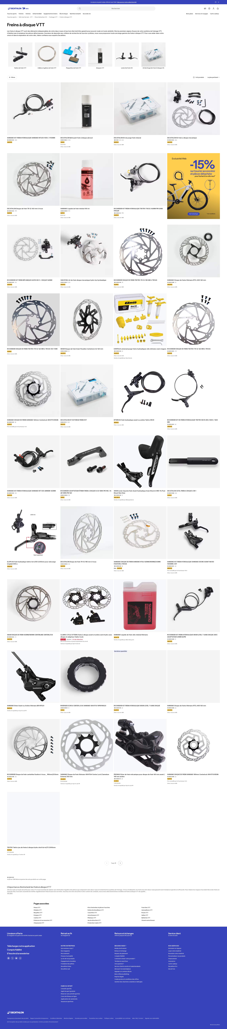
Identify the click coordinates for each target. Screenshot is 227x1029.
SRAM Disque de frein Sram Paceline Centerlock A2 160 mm (81, 349)
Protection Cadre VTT (94, 923)
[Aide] (209, 8)
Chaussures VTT (39, 923)
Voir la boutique (193, 214)
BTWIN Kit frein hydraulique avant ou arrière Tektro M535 (134, 420)
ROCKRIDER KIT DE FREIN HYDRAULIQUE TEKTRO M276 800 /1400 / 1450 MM (192, 421)
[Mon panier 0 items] (218, 8)
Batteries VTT (146, 917)
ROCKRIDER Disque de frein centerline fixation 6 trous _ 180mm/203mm (32, 774)
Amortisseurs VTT (93, 915)
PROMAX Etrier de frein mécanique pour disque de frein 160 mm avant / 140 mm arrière (139, 775)
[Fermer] (218, 2)
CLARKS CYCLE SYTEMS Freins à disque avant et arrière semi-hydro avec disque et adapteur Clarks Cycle (86, 636)
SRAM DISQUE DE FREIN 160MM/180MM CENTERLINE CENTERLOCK (30, 635)
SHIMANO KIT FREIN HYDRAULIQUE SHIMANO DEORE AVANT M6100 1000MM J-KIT (190, 563)
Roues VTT (145, 912)
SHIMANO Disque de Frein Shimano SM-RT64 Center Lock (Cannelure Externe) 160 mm (84, 775)
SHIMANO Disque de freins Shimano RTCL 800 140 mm (186, 280)
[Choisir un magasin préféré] (205, 8)
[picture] (33, 108)
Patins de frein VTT (20, 68)
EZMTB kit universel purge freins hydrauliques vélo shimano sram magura (140, 349)
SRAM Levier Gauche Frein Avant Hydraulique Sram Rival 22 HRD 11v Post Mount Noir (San (139, 492)
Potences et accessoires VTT (43, 920)
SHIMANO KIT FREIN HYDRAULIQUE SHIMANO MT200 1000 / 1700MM (31, 138)
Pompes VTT (38, 915)
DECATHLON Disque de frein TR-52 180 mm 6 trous (78, 562)
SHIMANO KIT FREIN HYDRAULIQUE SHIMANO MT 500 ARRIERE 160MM (31, 491)
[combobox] (214, 77)
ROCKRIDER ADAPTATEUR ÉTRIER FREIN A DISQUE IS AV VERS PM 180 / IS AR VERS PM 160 (85, 492)
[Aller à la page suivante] (120, 863)
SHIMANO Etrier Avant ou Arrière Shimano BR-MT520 (25, 706)
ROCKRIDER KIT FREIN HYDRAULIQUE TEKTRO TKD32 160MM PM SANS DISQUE (138, 210)
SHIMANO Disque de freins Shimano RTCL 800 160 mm (186, 706)
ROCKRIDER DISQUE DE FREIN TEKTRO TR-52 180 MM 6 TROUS (135, 280)
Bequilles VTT (38, 912)
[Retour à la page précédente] (107, 863)
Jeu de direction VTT (94, 920)
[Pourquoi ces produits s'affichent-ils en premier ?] (194, 77)
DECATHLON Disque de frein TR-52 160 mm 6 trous (25, 208)
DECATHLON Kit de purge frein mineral (127, 138)
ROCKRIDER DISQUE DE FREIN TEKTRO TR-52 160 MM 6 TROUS (189, 349)
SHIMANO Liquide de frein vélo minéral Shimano (131, 635)
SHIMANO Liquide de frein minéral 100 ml (74, 208)
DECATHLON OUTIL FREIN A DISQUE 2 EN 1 (181, 491)
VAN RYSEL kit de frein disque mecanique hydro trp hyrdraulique (83, 280)
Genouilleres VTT (147, 910)
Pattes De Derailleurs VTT (96, 910)
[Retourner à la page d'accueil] (18, 8)
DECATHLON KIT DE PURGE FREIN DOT (73, 420)
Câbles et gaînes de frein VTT (47, 68)
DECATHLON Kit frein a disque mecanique (182, 138)
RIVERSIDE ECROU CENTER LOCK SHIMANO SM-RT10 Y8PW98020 (83, 706)
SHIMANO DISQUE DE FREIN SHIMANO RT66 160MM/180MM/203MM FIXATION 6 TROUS (137, 563)
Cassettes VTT (92, 912)
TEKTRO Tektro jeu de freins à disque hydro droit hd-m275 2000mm (31, 847)
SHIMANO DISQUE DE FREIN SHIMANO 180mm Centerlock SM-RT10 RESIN (192, 774)
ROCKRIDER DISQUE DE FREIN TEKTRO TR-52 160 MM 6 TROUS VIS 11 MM (32, 349)
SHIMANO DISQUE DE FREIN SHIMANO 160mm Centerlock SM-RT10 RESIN (32, 420)
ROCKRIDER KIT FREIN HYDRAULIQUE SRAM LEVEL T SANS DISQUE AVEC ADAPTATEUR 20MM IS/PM (192, 636)
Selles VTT (145, 915)
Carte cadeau (214, 13)
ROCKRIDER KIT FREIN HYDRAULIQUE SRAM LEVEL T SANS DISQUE (137, 706)
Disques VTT (100, 68)
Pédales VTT (38, 910)
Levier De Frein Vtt (127, 68)
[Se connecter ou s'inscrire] (213, 8)
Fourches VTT (146, 907)
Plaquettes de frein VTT (73, 68)
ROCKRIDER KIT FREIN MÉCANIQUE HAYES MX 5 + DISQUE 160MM (29, 280)
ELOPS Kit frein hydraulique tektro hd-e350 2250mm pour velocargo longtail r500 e (31, 563)
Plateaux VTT (92, 917)
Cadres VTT (37, 917)
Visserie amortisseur (148, 920)
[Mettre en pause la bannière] (215, 2)
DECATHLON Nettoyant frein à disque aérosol (76, 138)
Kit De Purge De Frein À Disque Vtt (153, 68)
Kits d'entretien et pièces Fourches (99, 907)
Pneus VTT (37, 907)
